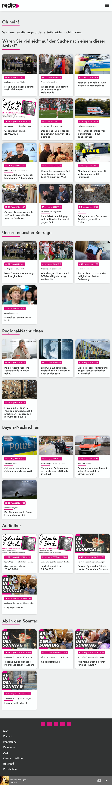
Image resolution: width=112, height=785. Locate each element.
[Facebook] (49, 724)
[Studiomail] (62, 724)
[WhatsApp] (43, 724)
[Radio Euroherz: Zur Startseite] (52, 5)
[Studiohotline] (69, 724)
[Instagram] (56, 724)
